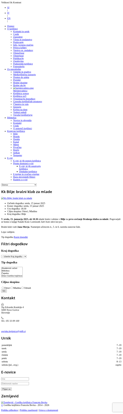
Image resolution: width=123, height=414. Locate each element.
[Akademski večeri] (11, 268)
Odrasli (27, 288)
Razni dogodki (21, 237)
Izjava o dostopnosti (48, 410)
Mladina (17, 288)
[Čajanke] (11, 273)
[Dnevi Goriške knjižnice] (11, 276)
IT (8, 13)
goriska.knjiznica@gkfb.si (13, 331)
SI (8, 7)
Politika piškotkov (9, 410)
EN (8, 18)
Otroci (7, 288)
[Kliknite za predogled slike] (16, 198)
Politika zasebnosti (29, 410)
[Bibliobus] (11, 271)
